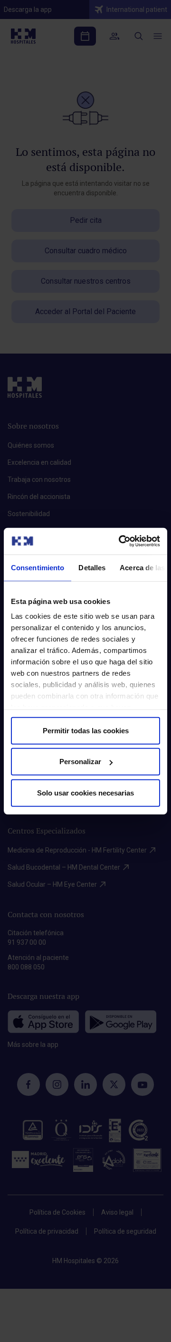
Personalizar (80, 761)
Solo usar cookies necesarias (85, 792)
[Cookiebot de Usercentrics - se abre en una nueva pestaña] (120, 541)
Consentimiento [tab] (37, 567)
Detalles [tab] (91, 567)
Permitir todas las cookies (86, 730)
